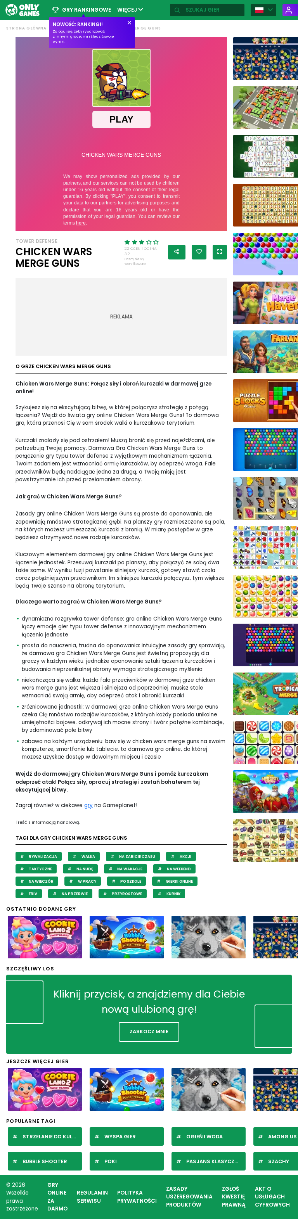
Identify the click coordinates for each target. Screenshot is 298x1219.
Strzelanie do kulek (50, 1136)
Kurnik (173, 893)
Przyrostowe (126, 893)
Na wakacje (129, 868)
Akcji (185, 856)
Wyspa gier (120, 1136)
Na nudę (84, 868)
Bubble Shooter (45, 1161)
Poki (110, 1161)
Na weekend (178, 868)
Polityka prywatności (137, 1196)
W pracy (86, 881)
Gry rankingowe (86, 10)
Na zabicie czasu (136, 856)
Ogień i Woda (204, 1136)
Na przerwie (74, 893)
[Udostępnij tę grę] (176, 252)
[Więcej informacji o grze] (72, 952)
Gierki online (179, 881)
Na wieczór (41, 881)
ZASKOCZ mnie (149, 1031)
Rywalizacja (42, 856)
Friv (32, 893)
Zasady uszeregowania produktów (189, 1197)
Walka (88, 856)
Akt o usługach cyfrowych (272, 1197)
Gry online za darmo (57, 1196)
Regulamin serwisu (92, 1196)
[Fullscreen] (220, 252)
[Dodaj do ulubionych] (199, 252)
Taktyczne (40, 868)
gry (88, 805)
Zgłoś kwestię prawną (234, 1197)
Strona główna (26, 28)
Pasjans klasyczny (213, 1161)
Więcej (127, 10)
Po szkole (130, 881)
